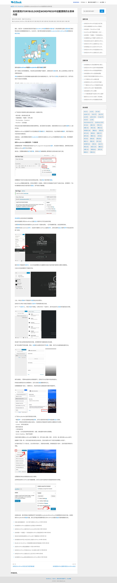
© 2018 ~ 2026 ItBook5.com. (58, 581)
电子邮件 (87, 144)
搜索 (102, 11)
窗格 (52, 21)
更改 (92, 138)
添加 (50, 21)
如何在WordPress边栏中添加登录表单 (93, 67)
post (86, 117)
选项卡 (63, 21)
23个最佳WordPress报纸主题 (91, 79)
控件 (40, 21)
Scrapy (100, 117)
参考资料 (87, 130)
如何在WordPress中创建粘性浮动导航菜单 (94, 99)
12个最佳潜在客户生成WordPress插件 (93, 93)
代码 (99, 125)
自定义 (55, 21)
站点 (100, 144)
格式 (47, 21)
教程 (93, 136)
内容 (26, 21)
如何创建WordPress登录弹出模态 (92, 73)
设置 (86, 149)
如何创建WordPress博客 (90, 91)
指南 (93, 133)
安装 (101, 130)
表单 (60, 21)
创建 (28, 21)
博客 (100, 127)
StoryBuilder (16, 21)
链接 (86, 152)
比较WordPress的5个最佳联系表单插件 (94, 88)
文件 (100, 136)
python (93, 117)
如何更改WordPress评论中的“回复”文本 (94, 82)
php (101, 114)
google (87, 114)
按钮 (38, 21)
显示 (86, 138)
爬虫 (92, 141)
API (85, 111)
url (91, 119)
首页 (13, 6)
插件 (43, 21)
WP (86, 125)
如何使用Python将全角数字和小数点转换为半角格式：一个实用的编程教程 (94, 64)
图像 (95, 130)
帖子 (33, 21)
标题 (45, 21)
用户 (99, 141)
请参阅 (93, 149)
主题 (92, 125)
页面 (68, 21)
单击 (31, 21)
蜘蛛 (101, 146)
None (94, 114)
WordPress (20, 6)
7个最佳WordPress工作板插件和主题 (93, 85)
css (91, 111)
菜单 (58, 21)
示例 (94, 144)
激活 (86, 141)
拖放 (35, 21)
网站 (86, 146)
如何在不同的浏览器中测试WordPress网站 (94, 76)
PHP (16, 6)
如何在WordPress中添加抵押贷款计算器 (94, 70)
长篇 (66, 21)
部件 (100, 149)
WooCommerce (88, 122)
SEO (86, 119)
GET (97, 111)
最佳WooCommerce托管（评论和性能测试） (94, 96)
